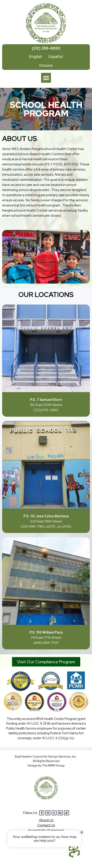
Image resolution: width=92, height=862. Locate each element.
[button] (46, 78)
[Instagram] (47, 812)
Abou (46, 820)
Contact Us (46, 825)
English (35, 56)
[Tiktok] (66, 812)
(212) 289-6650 (46, 48)
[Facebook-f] (41, 812)
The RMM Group (53, 765)
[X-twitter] (54, 812)
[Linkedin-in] (60, 812)
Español (56, 56)
